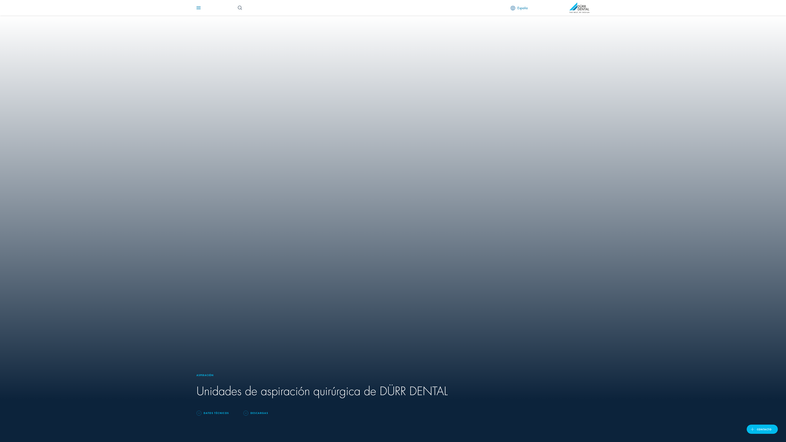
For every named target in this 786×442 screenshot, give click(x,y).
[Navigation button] (198, 7)
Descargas (259, 413)
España (522, 7)
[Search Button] (240, 8)
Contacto (764, 429)
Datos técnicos (216, 413)
